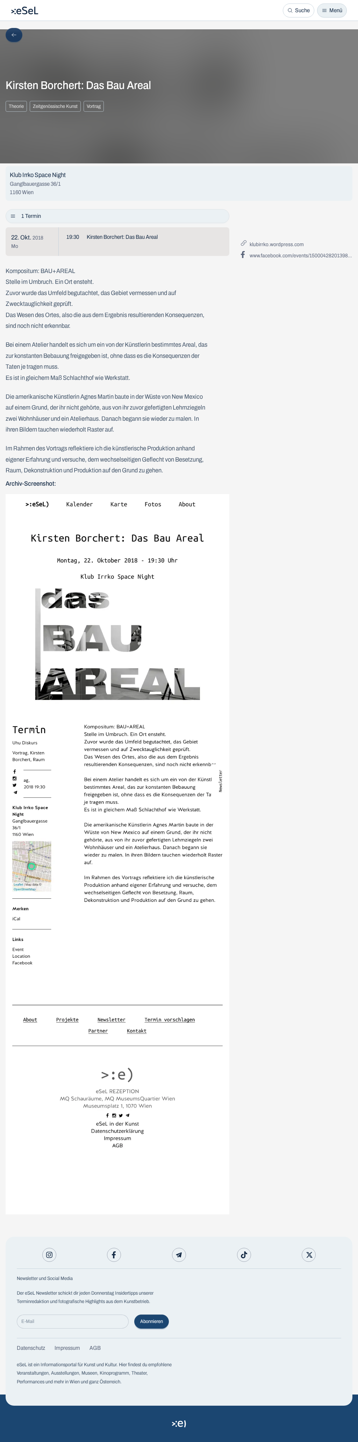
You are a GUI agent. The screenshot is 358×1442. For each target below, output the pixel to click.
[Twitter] (309, 1255)
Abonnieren (151, 1321)
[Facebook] (114, 1255)
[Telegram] (179, 1255)
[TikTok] (244, 1255)
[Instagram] (49, 1255)
